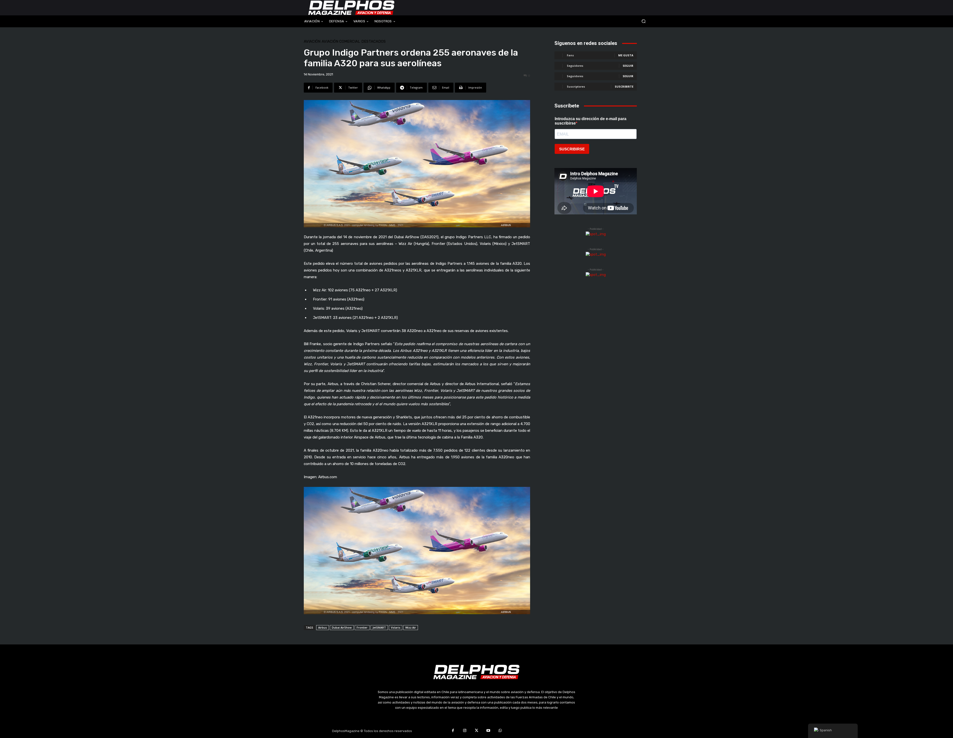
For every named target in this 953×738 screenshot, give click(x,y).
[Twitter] (476, 731)
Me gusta (625, 55)
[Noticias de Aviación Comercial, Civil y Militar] (351, 7)
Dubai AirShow (342, 627)
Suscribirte (624, 86)
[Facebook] (453, 731)
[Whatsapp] (500, 731)
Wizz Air (410, 627)
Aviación (312, 41)
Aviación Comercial (341, 41)
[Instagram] (465, 731)
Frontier (362, 627)
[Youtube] (488, 731)
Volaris (395, 627)
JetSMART (379, 627)
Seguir (628, 65)
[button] (610, 21)
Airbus (322, 627)
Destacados (373, 41)
